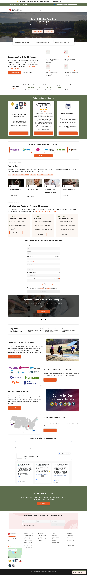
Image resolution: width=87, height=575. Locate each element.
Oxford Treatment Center (31, 456)
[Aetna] (14, 150)
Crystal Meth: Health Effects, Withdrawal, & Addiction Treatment (51, 191)
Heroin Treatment (28, 545)
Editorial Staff (15, 194)
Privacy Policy (70, 535)
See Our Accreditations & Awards (18, 133)
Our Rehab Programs (13, 202)
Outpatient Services (49, 31)
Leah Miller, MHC (70, 194)
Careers (54, 540)
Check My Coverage (43, 155)
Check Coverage (43, 291)
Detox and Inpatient (37, 31)
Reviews (54, 538)
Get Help (39, 10)
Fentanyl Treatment (28, 544)
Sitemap (68, 538)
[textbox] (43, 259)
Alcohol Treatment (28, 540)
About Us (63, 10)
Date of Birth (29, 256)
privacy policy (48, 288)
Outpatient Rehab (28, 538)
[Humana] (61, 150)
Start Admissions (42, 535)
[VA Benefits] (72, 150)
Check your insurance (28, 72)
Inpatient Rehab (27, 537)
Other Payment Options (43, 538)
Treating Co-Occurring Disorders (15, 190)
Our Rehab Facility (13, 54)
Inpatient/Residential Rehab (71, 56)
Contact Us (40, 540)
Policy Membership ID (31, 278)
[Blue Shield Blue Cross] (49, 150)
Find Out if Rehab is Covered (14, 4)
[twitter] (11, 536)
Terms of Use (70, 537)
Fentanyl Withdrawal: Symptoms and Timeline (33, 190)
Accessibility (69, 543)
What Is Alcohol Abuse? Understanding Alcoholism (70, 190)
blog (15, 536)
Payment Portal (55, 542)
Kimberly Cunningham (53, 195)
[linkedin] (13, 536)
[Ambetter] (38, 150)
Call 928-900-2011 (43, 503)
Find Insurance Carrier (31, 272)
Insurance (57, 10)
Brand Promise (55, 537)
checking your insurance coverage (46, 211)
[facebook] (9, 536)
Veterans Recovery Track (70, 70)
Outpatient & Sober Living (52, 70)
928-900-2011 (24, 4)
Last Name (29, 251)
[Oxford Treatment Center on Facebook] (19, 455)
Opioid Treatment (28, 542)
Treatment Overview (47, 10)
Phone (52, 518)
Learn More (13, 88)
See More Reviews (43, 133)
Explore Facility (14, 356)
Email (28, 267)
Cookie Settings (70, 545)
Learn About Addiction (14, 162)
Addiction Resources (71, 10)
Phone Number (30, 261)
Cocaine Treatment (28, 547)
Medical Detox (49, 56)
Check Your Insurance (50, 379)
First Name (29, 245)
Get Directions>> (12, 546)
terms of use (42, 288)
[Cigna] (26, 150)
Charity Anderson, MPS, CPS (35, 195)
